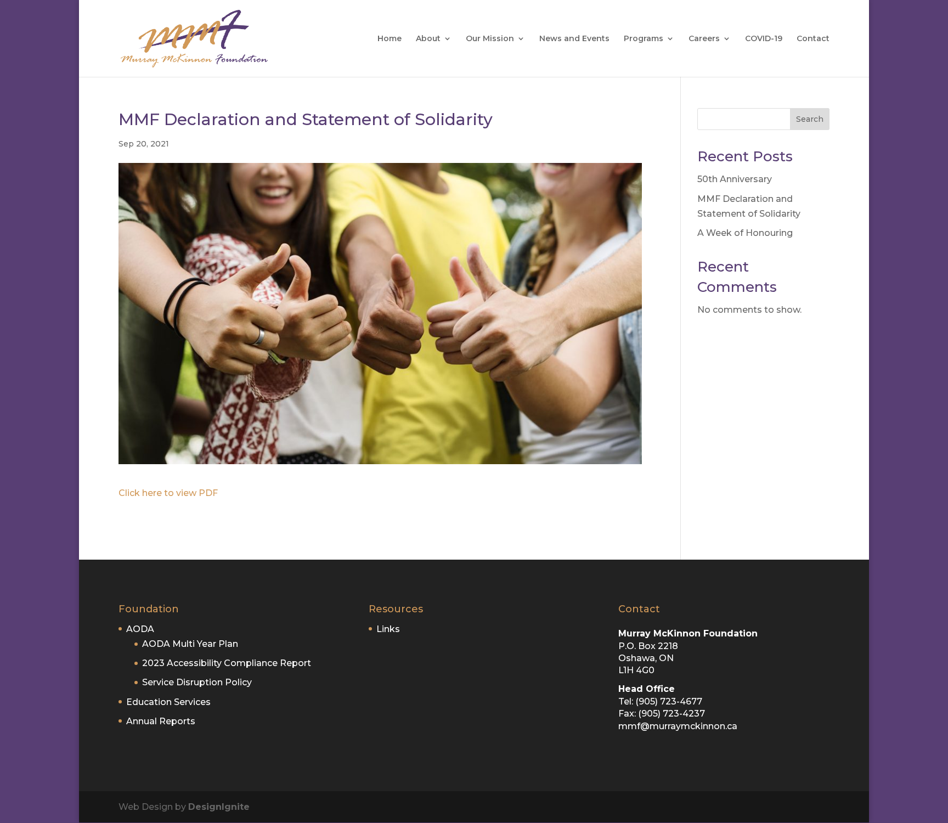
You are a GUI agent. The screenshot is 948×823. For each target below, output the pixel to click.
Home (389, 39)
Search (809, 119)
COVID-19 (763, 39)
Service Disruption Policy (197, 682)
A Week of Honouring (745, 233)
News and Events (574, 39)
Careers (704, 39)
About (428, 39)
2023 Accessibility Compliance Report (226, 663)
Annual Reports (160, 721)
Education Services (168, 702)
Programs (643, 39)
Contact (813, 39)
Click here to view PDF (168, 493)
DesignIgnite (219, 807)
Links (388, 629)
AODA (140, 629)
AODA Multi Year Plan (190, 644)
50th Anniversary (734, 179)
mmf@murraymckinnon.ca (677, 726)
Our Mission (490, 39)
